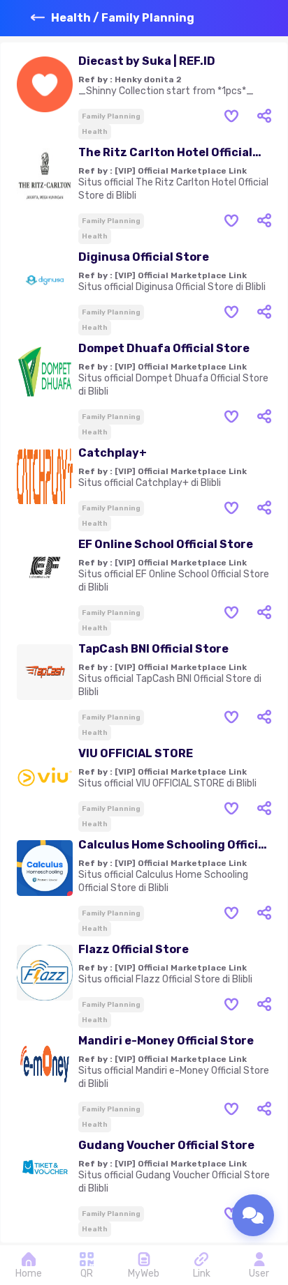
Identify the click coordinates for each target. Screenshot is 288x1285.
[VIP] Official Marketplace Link (181, 171)
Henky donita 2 (148, 79)
